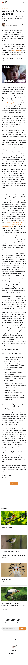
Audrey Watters (10, 24)
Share (23, 24)
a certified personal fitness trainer (14, 222)
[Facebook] (15, 640)
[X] (12, 640)
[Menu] (26, 2)
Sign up (14, 650)
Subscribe (14, 483)
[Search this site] (23, 2)
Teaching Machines (12, 103)
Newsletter (5, 8)
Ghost (17, 653)
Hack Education (16, 50)
